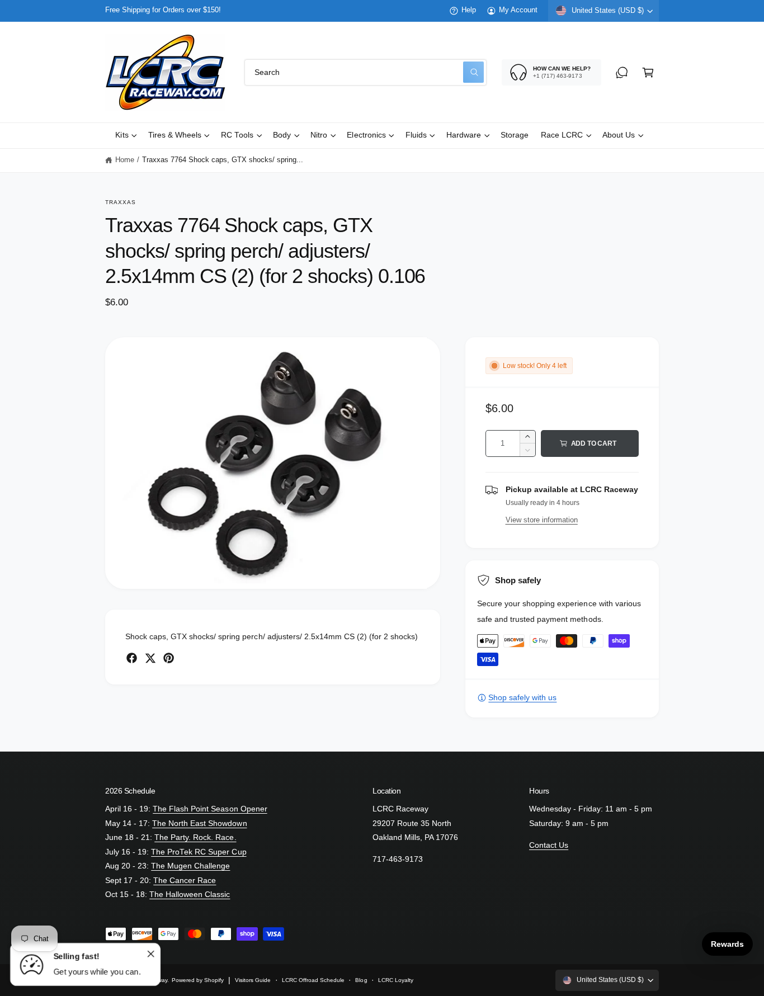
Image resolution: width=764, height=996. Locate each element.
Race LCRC (562, 135)
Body (282, 135)
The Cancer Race (184, 880)
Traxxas (120, 202)
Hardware (463, 135)
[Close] (150, 953)
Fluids (416, 135)
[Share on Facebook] (131, 658)
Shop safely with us (522, 697)
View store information (542, 520)
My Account (518, 10)
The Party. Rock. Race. (195, 837)
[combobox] (365, 72)
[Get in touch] (622, 72)
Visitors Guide (253, 980)
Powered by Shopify (198, 980)
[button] (648, 72)
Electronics (366, 135)
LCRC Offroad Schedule (313, 980)
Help (468, 10)
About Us (618, 135)
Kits (121, 135)
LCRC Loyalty (395, 980)
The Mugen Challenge (190, 866)
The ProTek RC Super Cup (198, 852)
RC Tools (237, 135)
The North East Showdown (199, 823)
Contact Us (548, 845)
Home (124, 160)
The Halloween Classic (189, 894)
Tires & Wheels (174, 135)
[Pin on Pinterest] (168, 658)
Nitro (318, 135)
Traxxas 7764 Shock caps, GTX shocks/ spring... (223, 160)
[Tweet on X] (150, 658)
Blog (361, 980)
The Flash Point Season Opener (210, 809)
